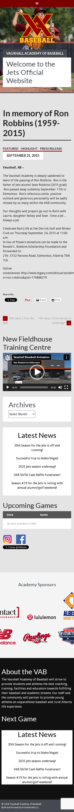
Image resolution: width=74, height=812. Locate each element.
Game (44, 514)
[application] (37, 372)
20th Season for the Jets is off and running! (37, 744)
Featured (10, 148)
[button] (37, 372)
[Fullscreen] (66, 387)
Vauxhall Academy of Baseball (35, 53)
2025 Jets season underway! (37, 466)
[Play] (8, 387)
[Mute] (60, 387)
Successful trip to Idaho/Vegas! (37, 458)
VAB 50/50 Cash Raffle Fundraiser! (37, 475)
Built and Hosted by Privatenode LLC (20, 807)
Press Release (51, 148)
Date (10, 514)
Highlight (29, 148)
